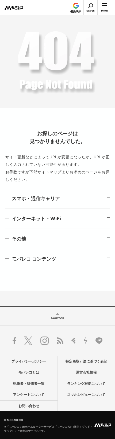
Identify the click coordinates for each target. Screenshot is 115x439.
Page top (57, 318)
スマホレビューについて (86, 395)
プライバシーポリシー (28, 361)
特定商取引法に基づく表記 (86, 361)
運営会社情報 (86, 372)
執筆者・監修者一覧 (28, 384)
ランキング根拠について (86, 384)
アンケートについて (28, 395)
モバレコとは (28, 372)
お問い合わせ (28, 406)
